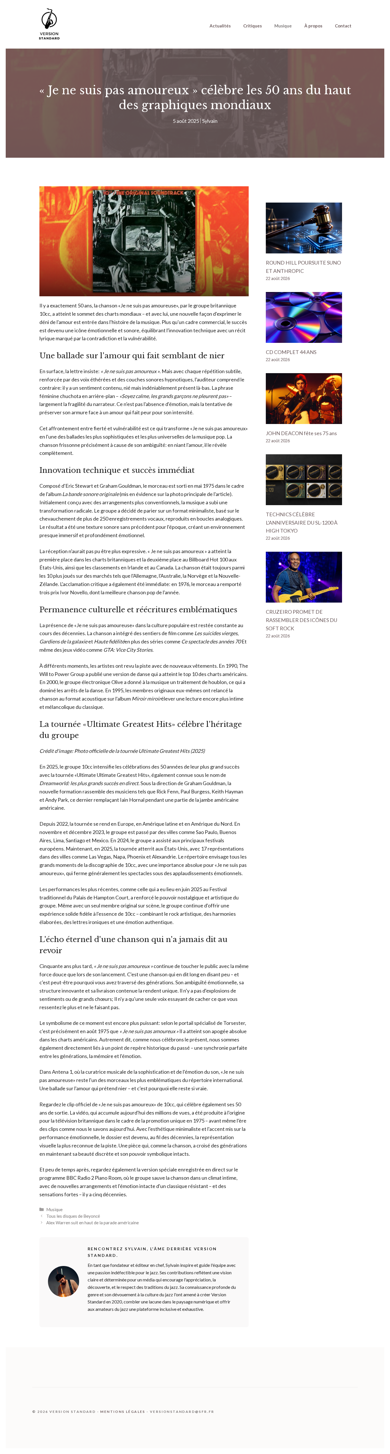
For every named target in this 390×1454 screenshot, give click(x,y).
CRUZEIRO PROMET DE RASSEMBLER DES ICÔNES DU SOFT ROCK (301, 620)
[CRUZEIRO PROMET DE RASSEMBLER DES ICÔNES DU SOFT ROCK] (304, 598)
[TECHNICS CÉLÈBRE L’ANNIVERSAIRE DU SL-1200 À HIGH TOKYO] (304, 501)
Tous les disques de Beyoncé (73, 1216)
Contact (343, 25)
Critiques (252, 25)
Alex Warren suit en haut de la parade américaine (92, 1222)
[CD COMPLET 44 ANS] (304, 338)
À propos (313, 25)
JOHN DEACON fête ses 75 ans (301, 433)
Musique (283, 25)
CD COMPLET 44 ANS (291, 352)
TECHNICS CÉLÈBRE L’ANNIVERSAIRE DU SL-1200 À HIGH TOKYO (301, 522)
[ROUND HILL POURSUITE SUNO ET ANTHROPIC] (304, 249)
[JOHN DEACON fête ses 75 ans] (304, 420)
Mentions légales (122, 1411)
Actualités (220, 25)
